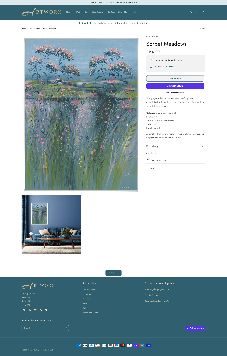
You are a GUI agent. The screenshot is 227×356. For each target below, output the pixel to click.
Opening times (89, 289)
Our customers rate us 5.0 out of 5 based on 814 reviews (121, 23)
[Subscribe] (66, 328)
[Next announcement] (204, 2)
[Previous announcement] (22, 2)
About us (87, 294)
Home (24, 28)
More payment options (175, 92)
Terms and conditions (92, 312)
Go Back (202, 28)
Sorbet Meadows (49, 28)
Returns (86, 303)
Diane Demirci (34, 28)
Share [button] (151, 168)
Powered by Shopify (47, 350)
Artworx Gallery (33, 350)
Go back (113, 272)
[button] (69, 12)
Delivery (86, 298)
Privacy (86, 308)
